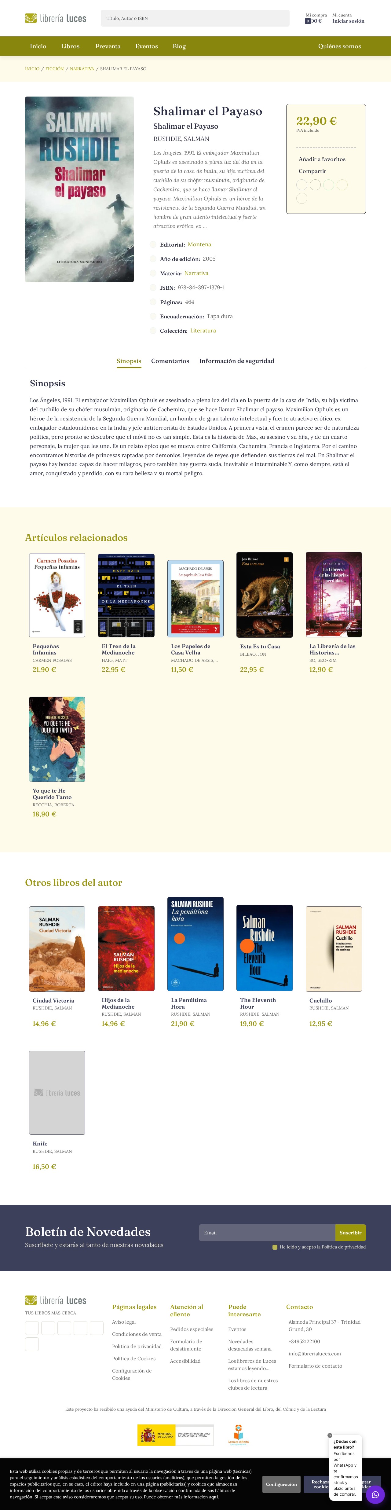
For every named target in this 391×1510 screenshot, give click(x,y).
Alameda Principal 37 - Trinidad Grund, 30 (325, 1325)
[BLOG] (80, 1328)
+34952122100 (304, 1341)
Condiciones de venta (137, 1334)
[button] (316, 18)
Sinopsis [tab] (129, 361)
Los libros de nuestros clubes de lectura (253, 1384)
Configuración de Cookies (132, 1374)
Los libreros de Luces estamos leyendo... (252, 1364)
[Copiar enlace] (301, 198)
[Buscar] (280, 18)
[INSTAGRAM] (48, 1328)
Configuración (281, 1484)
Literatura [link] (203, 330)
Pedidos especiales (191, 1329)
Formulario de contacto (315, 1366)
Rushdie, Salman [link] (181, 138)
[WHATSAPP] (32, 1344)
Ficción (55, 68)
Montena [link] (199, 244)
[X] (64, 1328)
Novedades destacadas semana (250, 1345)
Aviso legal (124, 1322)
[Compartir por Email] (342, 184)
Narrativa (82, 68)
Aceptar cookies (362, 1484)
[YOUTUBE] (97, 1328)
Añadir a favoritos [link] (322, 159)
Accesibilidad (185, 1361)
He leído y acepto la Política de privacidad (323, 1247)
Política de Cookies (133, 1358)
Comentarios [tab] (170, 361)
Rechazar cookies (322, 1484)
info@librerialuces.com (315, 1354)
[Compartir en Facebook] (301, 184)
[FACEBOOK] (32, 1328)
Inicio (32, 68)
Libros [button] (70, 46)
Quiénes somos (339, 46)
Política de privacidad (137, 1346)
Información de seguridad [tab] (236, 361)
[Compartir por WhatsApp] (328, 184)
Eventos (237, 1329)
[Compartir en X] (315, 184)
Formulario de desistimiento (186, 1345)
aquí (213, 1497)
